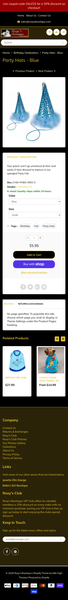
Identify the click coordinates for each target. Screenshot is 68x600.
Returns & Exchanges (30, 303)
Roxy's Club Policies (15, 439)
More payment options (34, 272)
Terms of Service (12, 458)
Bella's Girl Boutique (15, 485)
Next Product (46, 71)
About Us (31, 15)
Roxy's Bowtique (23, 573)
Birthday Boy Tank (16, 377)
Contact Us (44, 15)
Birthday (25, 226)
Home (20, 15)
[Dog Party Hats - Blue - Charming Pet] (34, 112)
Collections (9, 446)
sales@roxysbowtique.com (36, 21)
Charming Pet (24, 186)
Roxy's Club (10, 435)
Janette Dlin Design (14, 480)
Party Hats (49, 226)
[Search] (63, 42)
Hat (36, 226)
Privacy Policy (11, 454)
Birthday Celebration (26, 52)
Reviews (9, 303)
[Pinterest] (15, 551)
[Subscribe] (61, 539)
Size (11, 209)
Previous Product (24, 71)
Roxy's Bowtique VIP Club (18, 501)
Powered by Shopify (39, 577)
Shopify (37, 573)
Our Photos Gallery (14, 443)
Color (12, 195)
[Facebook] (6, 551)
